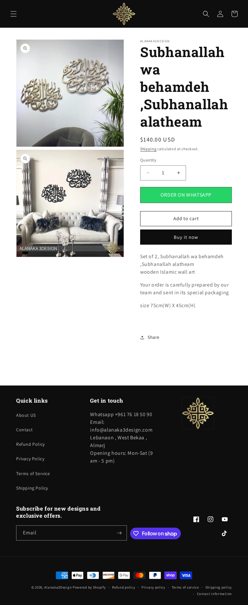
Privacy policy (153, 587)
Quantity (148, 160)
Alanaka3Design (58, 587)
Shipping (148, 148)
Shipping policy (218, 587)
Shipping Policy (32, 488)
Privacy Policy (30, 459)
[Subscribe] (119, 533)
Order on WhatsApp (186, 194)
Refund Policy (30, 444)
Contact (24, 430)
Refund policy (123, 587)
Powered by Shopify (89, 587)
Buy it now (186, 237)
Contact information (214, 593)
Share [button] (154, 337)
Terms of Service (33, 473)
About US (26, 415)
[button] (13, 14)
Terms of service (185, 587)
